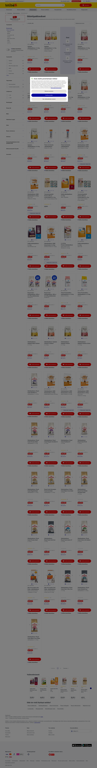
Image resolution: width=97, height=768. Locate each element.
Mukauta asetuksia (49, 91)
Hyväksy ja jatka (49, 95)
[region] (49, 89)
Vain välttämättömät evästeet (48, 99)
